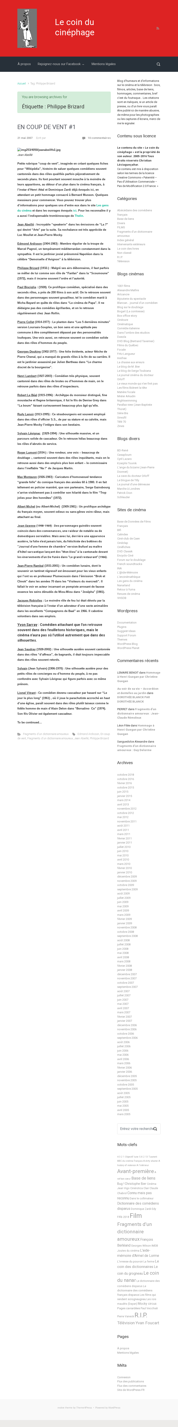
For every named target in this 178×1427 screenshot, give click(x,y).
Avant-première (135, 1171)
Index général (125, 240)
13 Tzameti (151, 1156)
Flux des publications (130, 1381)
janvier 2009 (124, 923)
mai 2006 (123, 1054)
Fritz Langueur (126, 353)
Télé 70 (121, 421)
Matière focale (126, 392)
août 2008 (123, 940)
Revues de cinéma (128, 593)
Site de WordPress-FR (131, 1390)
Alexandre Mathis (128, 290)
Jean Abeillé (81, 738)
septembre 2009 (127, 889)
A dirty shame (150, 1161)
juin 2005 (122, 1101)
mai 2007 (123, 1003)
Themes (122, 639)
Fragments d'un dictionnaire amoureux (46, 734)
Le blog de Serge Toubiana (134, 370)
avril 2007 (123, 1008)
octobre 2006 (125, 1033)
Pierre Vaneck (125, 1316)
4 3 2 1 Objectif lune (127, 1156)
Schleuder (123, 497)
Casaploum (124, 454)
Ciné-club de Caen (128, 538)
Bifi (119, 530)
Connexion (123, 1377)
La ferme (148, 1261)
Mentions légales (104, 64)
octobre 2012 (125, 813)
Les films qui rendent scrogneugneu (136, 1297)
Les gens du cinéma (129, 581)
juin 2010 (122, 851)
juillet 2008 (123, 944)
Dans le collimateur (141, 1198)
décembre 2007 (127, 974)
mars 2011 (123, 834)
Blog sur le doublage (130, 307)
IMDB (155, 1245)
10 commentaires (99, 138)
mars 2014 (123, 800)
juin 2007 (122, 999)
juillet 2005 (123, 1097)
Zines (120, 426)
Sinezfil (121, 417)
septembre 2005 (127, 1088)
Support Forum (126, 635)
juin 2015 (122, 791)
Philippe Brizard (99, 738)
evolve (61, 1407)
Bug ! (120, 1183)
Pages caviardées (128, 1308)
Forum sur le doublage (131, 559)
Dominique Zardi (141, 1208)
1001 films (123, 285)
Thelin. (79, 215)
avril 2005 (123, 1110)
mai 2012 (123, 817)
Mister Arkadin (126, 396)
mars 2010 (123, 864)
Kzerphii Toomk (127, 463)
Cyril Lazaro (124, 459)
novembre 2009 (127, 880)
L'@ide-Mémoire (127, 572)
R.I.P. (120, 257)
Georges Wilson (141, 1245)
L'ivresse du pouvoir (130, 1261)
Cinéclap (122, 543)
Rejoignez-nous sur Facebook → (61, 64)
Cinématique (125, 324)
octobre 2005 (125, 1084)
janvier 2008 (124, 970)
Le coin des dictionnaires (138, 1264)
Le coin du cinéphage (74, 27)
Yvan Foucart (147, 1323)
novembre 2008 (127, 927)
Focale (121, 349)
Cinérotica (136, 1188)
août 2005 (123, 1093)
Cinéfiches (123, 547)
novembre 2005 (127, 1080)
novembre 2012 (127, 808)
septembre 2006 (127, 1037)
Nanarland (123, 585)
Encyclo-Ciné (125, 555)
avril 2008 (123, 957)
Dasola (121, 336)
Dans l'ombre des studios (133, 332)
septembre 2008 (127, 936)
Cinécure (122, 319)
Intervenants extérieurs (131, 244)
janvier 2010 (124, 872)
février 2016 (124, 783)
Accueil (21, 83)
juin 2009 (122, 902)
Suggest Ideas (126, 631)
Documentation (127, 622)
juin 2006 (122, 1050)
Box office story (127, 315)
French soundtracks (129, 564)
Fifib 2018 (123, 1217)
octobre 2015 (125, 787)
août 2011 (123, 825)
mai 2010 (123, 855)
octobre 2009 (125, 885)
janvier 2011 (124, 842)
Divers (121, 223)
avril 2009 (123, 910)
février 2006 (124, 1067)
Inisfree (122, 358)
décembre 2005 (127, 1076)
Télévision (123, 261)
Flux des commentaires (131, 1385)
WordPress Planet (128, 648)
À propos (24, 64)
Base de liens (125, 218)
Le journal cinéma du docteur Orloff (135, 377)
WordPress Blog (127, 643)
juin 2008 (122, 948)
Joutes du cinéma (128, 1250)
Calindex (122, 534)
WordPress (114, 1407)
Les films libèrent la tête (132, 387)
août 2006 (123, 1042)
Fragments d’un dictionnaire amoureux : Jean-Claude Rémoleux (138, 713)
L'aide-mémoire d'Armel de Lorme (138, 1253)
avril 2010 (123, 859)
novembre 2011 (127, 821)
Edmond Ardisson (88, 734)
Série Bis (122, 413)
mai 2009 (123, 906)
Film (136, 1215)
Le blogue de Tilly (128, 480)
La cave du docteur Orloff (133, 475)
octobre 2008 (125, 931)
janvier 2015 (124, 796)
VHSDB (121, 598)
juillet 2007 (123, 995)
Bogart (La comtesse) (131, 311)
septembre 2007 (127, 986)
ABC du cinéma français (130, 1161)
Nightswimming (127, 400)
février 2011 (124, 838)
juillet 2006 (123, 1046)
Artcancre (123, 294)
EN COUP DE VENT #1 (46, 127)
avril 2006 (123, 1059)
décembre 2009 (127, 876)
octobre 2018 (125, 774)
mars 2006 (123, 1063)
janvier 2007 (124, 1020)
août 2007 (123, 991)
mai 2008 (123, 953)
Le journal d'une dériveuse (133, 484)
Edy (154, 1208)
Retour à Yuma (126, 589)
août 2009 (123, 893)
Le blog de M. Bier (128, 366)
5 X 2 (142, 1156)
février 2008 (124, 965)
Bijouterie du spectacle (131, 298)
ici (74, 210)
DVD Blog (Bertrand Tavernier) (135, 341)
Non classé (124, 252)
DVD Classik (125, 551)
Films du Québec (127, 345)
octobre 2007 (125, 982)
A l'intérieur (143, 1165)
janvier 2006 (124, 1071)
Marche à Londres (128, 488)
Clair (146, 1188)
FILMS (121, 227)
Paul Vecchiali (149, 1308)
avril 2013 (123, 804)
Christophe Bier (135, 1183)
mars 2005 (123, 1114)
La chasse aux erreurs (130, 362)
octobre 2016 (125, 779)
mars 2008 (123, 961)
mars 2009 (123, 914)
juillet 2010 (123, 847)
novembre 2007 (127, 978)
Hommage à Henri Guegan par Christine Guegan (138, 677)
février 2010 (124, 868)
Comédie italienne (128, 328)
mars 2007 (123, 1012)
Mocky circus (147, 1303)
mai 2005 (123, 1105)
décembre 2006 (127, 1025)
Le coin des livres (128, 248)
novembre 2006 (127, 1029)
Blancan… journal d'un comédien (137, 302)
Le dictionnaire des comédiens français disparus (134, 1290)
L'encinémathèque (128, 576)
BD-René (122, 450)
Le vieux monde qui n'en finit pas (137, 383)
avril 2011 (123, 830)
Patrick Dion (124, 492)
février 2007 (124, 1016)
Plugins (121, 627)
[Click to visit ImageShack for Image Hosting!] (39, 150)
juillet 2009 (123, 897)
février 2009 (124, 919)
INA (119, 568)
